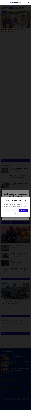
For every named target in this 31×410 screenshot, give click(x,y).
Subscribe (23, 210)
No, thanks (15, 214)
